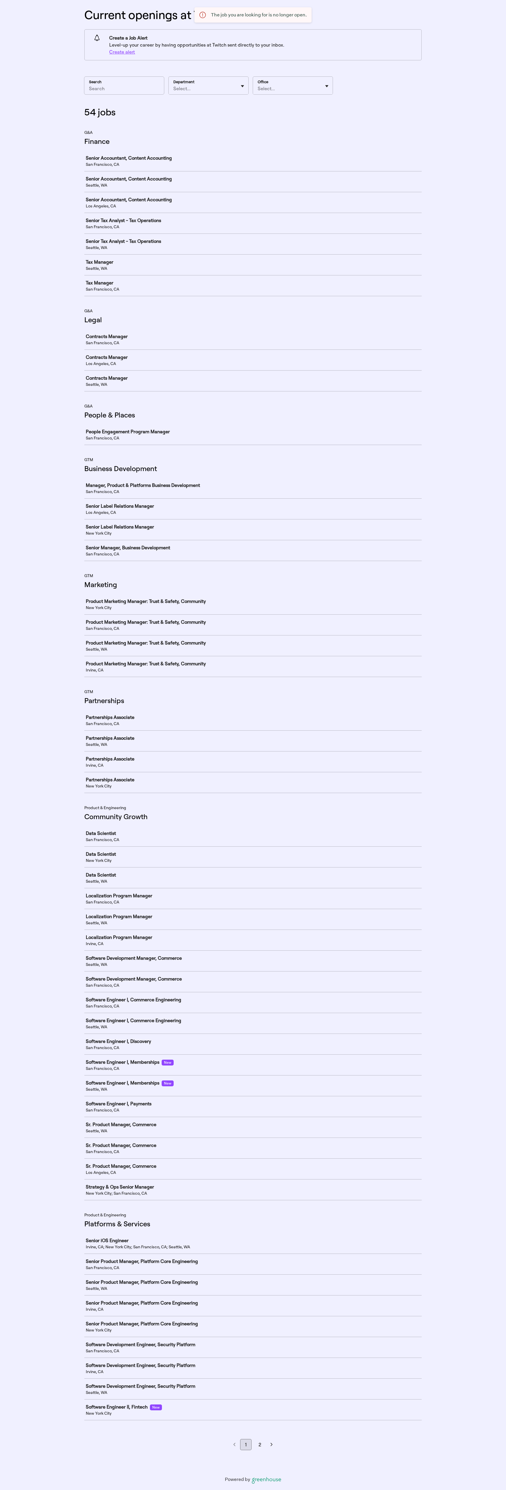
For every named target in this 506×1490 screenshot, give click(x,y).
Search (95, 81)
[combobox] (174, 88)
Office (263, 81)
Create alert (122, 52)
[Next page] (272, 1445)
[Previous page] (234, 1445)
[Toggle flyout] (242, 86)
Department (183, 81)
